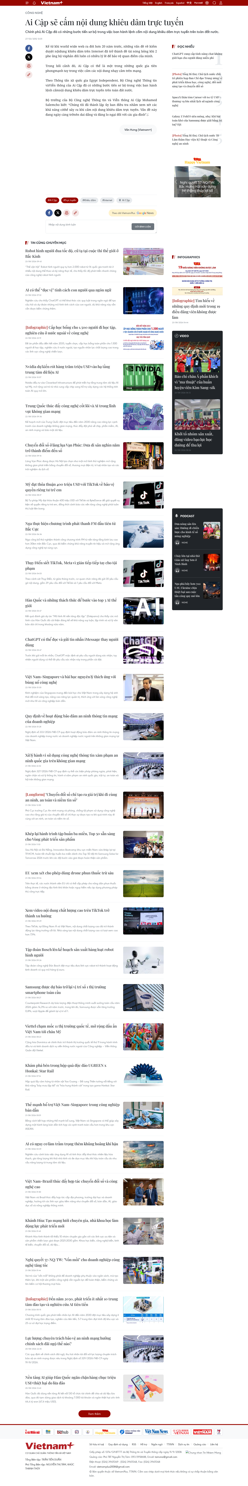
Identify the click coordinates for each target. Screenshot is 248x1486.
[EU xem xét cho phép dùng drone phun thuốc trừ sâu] (143, 883)
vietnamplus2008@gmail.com (113, 1466)
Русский (198, 3)
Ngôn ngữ (156, 1444)
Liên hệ (214, 1444)
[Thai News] (88, 1431)
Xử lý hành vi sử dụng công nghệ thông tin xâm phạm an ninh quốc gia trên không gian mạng (71, 758)
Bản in (28, 66)
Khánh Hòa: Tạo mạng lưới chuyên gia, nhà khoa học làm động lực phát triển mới (71, 1223)
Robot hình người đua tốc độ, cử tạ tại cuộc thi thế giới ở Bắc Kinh (71, 253)
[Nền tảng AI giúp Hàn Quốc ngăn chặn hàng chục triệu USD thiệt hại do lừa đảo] (143, 1388)
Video (184, 336)
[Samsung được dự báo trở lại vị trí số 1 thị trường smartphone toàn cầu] (143, 997)
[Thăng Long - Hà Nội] (207, 3)
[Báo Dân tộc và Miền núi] (29, 1431)
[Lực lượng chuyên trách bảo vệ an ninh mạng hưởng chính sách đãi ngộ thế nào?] (143, 1348)
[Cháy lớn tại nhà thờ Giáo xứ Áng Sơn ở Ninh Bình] (211, 562)
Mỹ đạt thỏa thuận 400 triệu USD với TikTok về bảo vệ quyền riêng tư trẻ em (69, 487)
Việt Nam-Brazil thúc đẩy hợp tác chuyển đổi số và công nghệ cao (71, 1184)
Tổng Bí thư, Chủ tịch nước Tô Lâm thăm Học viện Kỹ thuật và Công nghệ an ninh (195, 139)
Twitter (28, 57)
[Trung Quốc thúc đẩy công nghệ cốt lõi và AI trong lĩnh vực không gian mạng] (143, 416)
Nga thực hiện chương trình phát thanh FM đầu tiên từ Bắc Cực (70, 526)
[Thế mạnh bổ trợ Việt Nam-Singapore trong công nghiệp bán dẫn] (143, 1115)
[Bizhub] (63, 1431)
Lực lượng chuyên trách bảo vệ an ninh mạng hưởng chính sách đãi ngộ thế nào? (68, 1340)
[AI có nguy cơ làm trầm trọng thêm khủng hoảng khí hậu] (143, 1154)
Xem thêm (94, 1414)
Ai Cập (126, 200)
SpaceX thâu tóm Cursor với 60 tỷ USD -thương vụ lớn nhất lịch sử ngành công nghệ (196, 101)
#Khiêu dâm (89, 200)
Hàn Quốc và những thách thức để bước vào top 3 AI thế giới (71, 602)
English (158, 2)
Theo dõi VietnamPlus (123, 213)
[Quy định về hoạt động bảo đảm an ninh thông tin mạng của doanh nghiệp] (143, 726)
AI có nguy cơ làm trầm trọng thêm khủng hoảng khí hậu (71, 1143)
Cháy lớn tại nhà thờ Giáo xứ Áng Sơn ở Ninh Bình (187, 560)
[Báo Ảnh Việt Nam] (202, 1431)
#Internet (107, 200)
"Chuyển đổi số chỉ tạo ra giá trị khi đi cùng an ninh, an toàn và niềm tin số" (71, 797)
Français (169, 2)
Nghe (185, 542)
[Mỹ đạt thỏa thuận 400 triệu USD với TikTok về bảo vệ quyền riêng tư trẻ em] (143, 495)
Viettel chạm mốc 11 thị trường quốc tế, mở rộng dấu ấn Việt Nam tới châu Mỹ (71, 1028)
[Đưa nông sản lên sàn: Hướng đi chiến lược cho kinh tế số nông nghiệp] (211, 530)
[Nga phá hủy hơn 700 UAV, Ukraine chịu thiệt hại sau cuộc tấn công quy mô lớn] (211, 590)
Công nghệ (34, 13)
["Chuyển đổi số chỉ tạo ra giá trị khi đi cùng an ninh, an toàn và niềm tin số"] (143, 805)
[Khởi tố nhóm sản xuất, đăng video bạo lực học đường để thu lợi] (197, 414)
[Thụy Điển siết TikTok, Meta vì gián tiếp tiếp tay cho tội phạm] (143, 573)
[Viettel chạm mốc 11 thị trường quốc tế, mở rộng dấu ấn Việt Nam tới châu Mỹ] (143, 1036)
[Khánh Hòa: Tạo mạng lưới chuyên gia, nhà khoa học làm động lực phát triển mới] (143, 1231)
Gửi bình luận (143, 226)
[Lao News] (77, 1431)
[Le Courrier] (180, 1431)
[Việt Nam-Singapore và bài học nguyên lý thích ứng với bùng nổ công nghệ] (143, 687)
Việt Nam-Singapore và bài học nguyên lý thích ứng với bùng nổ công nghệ (70, 679)
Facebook (28, 48)
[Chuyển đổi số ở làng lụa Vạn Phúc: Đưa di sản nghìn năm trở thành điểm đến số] (143, 455)
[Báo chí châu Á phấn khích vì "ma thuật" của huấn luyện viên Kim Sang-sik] (197, 357)
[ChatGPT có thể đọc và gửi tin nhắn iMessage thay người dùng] (143, 650)
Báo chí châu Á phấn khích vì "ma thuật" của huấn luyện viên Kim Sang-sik (196, 382)
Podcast (187, 516)
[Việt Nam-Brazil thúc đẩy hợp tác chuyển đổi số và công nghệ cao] (143, 1191)
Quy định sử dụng (118, 1444)
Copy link (28, 74)
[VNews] (219, 1431)
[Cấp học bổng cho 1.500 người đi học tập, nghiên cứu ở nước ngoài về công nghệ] (143, 338)
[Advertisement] (101, 161)
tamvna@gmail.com (166, 1456)
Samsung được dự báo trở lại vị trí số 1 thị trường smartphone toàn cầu (65, 989)
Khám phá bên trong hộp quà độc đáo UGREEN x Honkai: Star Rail (65, 1068)
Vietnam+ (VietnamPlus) (52, 2)
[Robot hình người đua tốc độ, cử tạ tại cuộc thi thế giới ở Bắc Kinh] (143, 261)
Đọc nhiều (185, 46)
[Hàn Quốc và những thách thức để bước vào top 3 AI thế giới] (143, 610)
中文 (189, 2)
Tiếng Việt (148, 2)
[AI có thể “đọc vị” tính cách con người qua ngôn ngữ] (143, 300)
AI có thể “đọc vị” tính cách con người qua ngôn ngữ (68, 289)
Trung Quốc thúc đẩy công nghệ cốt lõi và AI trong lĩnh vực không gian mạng (70, 408)
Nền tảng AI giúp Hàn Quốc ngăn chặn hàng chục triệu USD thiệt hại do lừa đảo (70, 1380)
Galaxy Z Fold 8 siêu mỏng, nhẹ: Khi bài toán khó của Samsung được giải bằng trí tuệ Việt (197, 120)
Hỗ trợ (143, 1444)
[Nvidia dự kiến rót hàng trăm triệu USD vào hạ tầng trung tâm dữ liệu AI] (143, 377)
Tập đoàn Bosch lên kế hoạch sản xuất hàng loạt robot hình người (69, 952)
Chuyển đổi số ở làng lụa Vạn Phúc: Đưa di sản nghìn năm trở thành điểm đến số (72, 447)
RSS (134, 1444)
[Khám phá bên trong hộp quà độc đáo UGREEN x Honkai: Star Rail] (143, 1076)
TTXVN (170, 1444)
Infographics (188, 257)
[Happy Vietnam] (105, 1431)
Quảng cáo (200, 1444)
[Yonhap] (130, 1431)
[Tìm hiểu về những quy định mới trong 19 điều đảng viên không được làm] (197, 279)
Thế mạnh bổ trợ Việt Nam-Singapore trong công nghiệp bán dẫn (72, 1107)
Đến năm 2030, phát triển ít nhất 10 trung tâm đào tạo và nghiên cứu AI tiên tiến (71, 1301)
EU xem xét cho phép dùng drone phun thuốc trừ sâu (69, 872)
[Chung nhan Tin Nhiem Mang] (204, 1452)
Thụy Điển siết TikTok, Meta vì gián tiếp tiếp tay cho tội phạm (71, 565)
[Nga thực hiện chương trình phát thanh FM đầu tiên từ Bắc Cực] (143, 534)
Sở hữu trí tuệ (96, 1444)
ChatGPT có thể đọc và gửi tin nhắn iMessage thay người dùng (71, 642)
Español (180, 2)
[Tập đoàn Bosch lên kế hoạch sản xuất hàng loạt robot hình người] (143, 960)
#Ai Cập (52, 200)
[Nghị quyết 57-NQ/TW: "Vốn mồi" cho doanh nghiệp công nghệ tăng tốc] (143, 1270)
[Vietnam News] (156, 1431)
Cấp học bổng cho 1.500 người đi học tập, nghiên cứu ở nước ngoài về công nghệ (70, 330)
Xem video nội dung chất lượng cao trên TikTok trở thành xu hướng (67, 913)
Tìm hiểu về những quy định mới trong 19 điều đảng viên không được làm (196, 309)
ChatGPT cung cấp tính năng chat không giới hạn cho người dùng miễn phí (197, 56)
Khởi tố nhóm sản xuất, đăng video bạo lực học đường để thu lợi (194, 439)
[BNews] (48, 1431)
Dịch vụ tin (183, 1444)
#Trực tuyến (69, 200)
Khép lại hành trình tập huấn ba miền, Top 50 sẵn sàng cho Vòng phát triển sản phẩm (70, 836)
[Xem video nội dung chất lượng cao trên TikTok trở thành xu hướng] (143, 921)
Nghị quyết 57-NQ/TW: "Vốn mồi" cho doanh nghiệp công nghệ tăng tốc (72, 1262)
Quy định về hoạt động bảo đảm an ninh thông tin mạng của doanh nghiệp (71, 718)
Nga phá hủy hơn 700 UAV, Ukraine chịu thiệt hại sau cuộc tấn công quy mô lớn (188, 590)
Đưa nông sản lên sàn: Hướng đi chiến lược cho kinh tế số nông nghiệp (187, 530)
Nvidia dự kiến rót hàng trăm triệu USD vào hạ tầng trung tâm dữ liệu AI (67, 369)
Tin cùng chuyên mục (48, 243)
